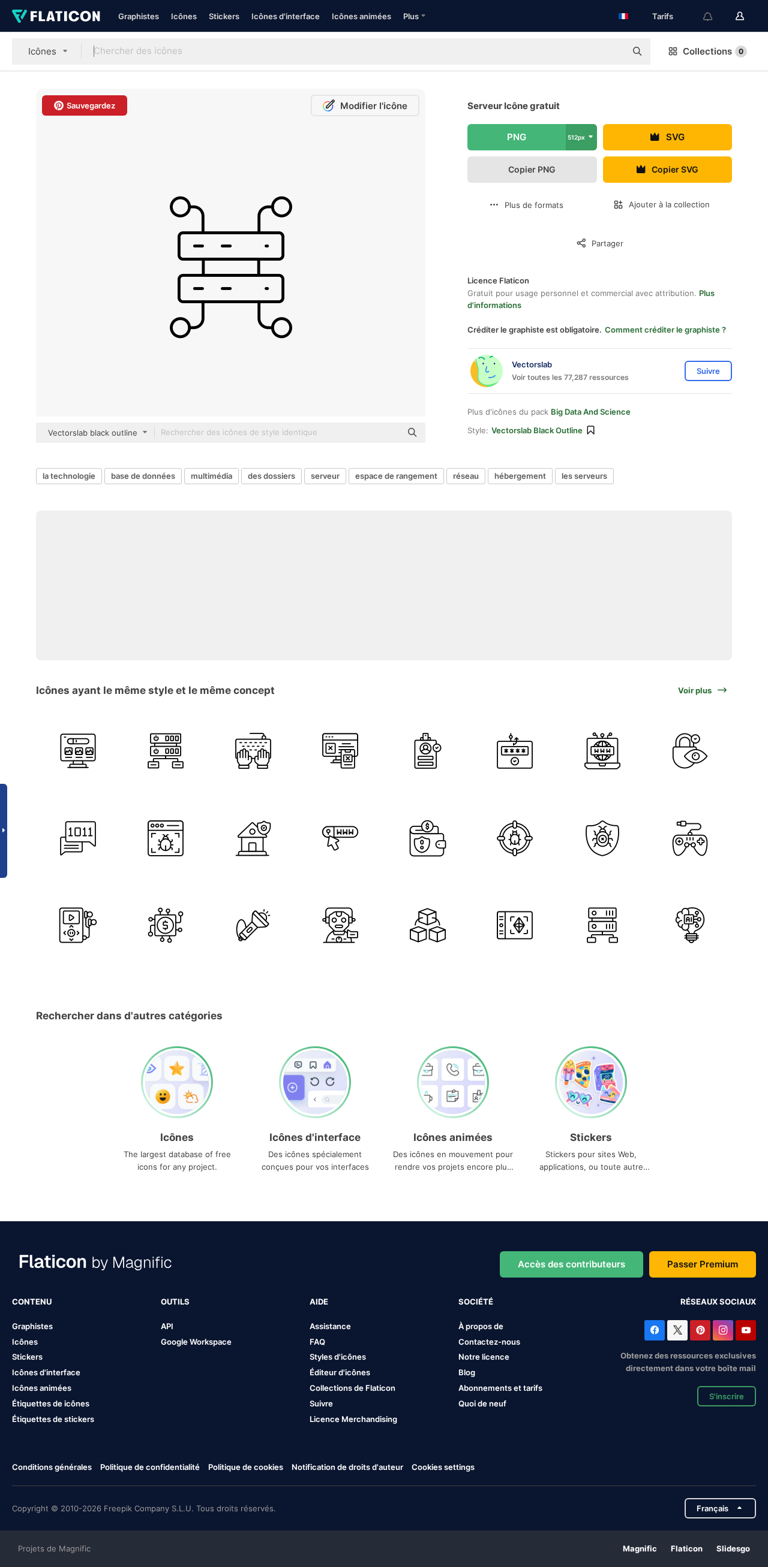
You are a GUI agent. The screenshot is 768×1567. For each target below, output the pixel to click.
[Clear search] (611, 51)
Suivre (321, 1403)
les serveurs (584, 476)
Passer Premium (702, 1264)
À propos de (480, 1326)
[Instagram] (723, 1330)
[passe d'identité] (428, 751)
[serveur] (166, 751)
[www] (602, 751)
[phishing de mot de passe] (515, 751)
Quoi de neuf (482, 1403)
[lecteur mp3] (78, 925)
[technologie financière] (166, 925)
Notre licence (483, 1356)
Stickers (224, 16)
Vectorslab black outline (537, 430)
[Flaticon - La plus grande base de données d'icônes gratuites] (56, 16)
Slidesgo (733, 1548)
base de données (143, 476)
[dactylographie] (253, 751)
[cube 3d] (428, 925)
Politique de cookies (245, 1467)
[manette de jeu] (689, 838)
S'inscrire (726, 1396)
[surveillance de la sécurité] (689, 751)
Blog (466, 1372)
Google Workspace (196, 1341)
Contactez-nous (489, 1341)
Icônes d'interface (285, 16)
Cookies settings (443, 1467)
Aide (319, 1301)
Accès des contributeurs (571, 1264)
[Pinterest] (700, 1330)
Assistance (330, 1326)
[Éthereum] (515, 925)
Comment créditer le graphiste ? (665, 329)
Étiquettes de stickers (53, 1419)
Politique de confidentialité (150, 1467)
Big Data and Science (591, 411)
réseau (466, 476)
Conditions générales (52, 1467)
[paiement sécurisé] (428, 838)
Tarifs (662, 16)
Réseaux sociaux (718, 1301)
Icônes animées (361, 16)
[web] (78, 751)
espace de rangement (396, 476)
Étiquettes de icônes (50, 1403)
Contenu (32, 1301)
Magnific (640, 1548)
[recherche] (340, 838)
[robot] (340, 925)
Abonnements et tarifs (500, 1388)
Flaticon (687, 1548)
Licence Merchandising (353, 1419)
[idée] (689, 925)
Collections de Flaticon (352, 1388)
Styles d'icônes (338, 1356)
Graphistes (138, 16)
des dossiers (271, 476)
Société (475, 1301)
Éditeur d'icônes (340, 1372)
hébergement (520, 476)
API (167, 1326)
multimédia (211, 476)
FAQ (317, 1341)
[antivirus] (602, 838)
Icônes (184, 16)
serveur (325, 476)
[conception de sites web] (340, 751)
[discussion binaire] (78, 838)
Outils (175, 1301)
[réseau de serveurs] (602, 925)
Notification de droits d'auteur (347, 1467)
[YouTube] (746, 1330)
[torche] (253, 925)
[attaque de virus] (515, 838)
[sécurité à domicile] (253, 838)
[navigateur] (166, 838)
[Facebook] (654, 1330)
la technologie (69, 476)
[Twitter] (677, 1330)
